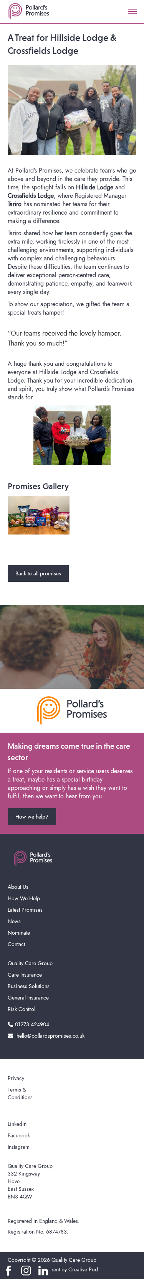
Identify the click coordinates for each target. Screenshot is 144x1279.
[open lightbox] (39, 515)
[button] (132, 11)
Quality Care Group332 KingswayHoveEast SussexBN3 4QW (30, 1181)
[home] (29, 12)
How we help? (31, 816)
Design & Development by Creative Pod (53, 1269)
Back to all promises (38, 573)
